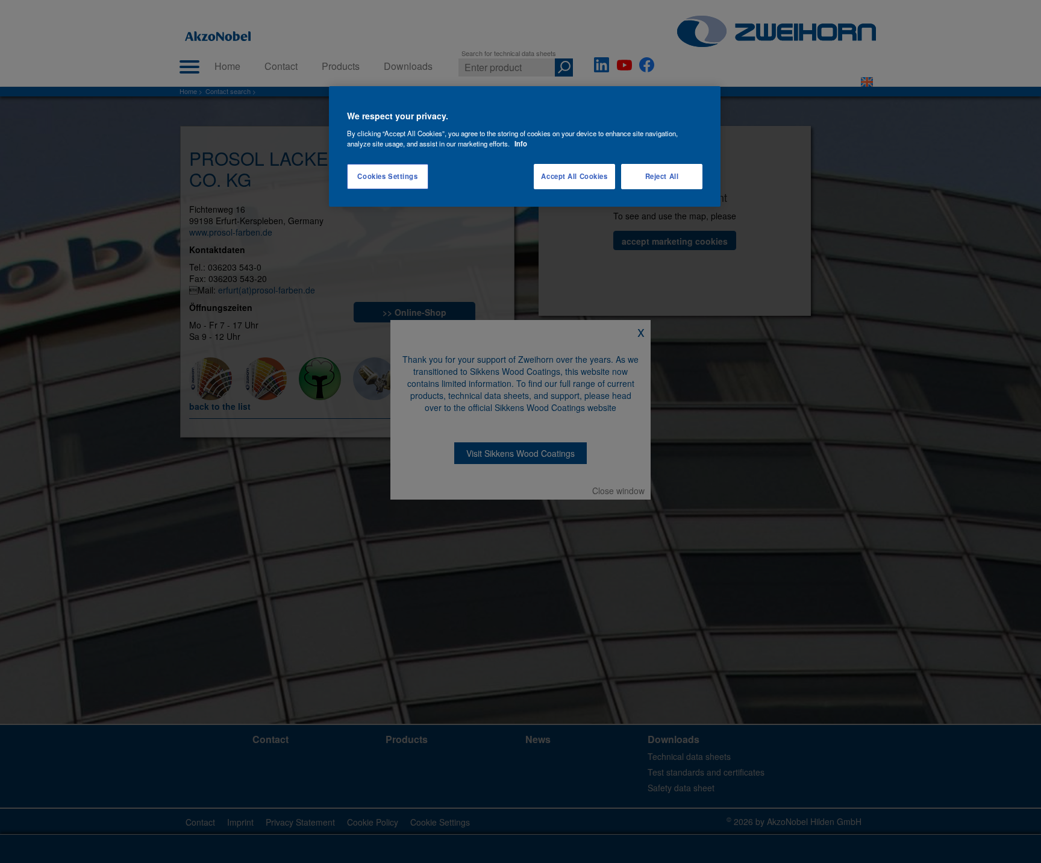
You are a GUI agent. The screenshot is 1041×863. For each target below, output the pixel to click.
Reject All (662, 176)
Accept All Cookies (574, 176)
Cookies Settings (387, 176)
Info (520, 143)
